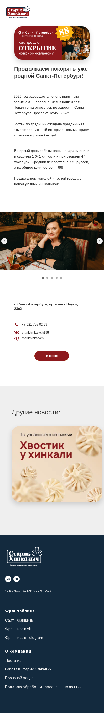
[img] (57, 464)
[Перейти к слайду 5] (61, 278)
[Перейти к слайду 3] (52, 278)
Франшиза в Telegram (24, 638)
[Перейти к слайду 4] (57, 278)
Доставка (13, 661)
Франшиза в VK (18, 629)
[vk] (8, 579)
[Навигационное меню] (95, 12)
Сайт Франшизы (19, 620)
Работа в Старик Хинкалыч (28, 669)
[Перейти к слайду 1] (43, 278)
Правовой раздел (20, 678)
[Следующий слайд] (100, 241)
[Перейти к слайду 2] (47, 278)
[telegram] (16, 579)
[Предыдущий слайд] (4, 241)
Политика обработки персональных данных (43, 687)
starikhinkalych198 (35, 332)
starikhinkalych (33, 338)
